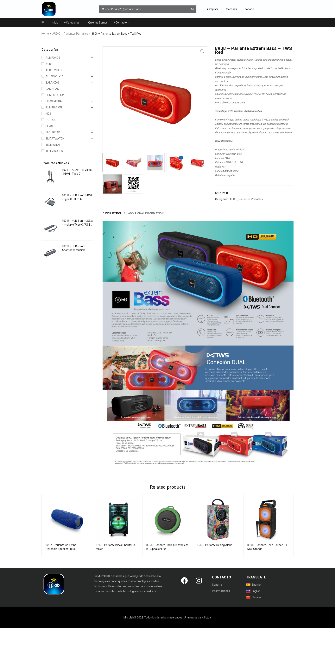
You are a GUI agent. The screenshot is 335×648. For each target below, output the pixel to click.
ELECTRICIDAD (55, 101)
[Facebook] (184, 580)
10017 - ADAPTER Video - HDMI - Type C (77, 171)
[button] (202, 51)
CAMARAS (52, 88)
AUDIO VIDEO (54, 70)
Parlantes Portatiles (76, 33)
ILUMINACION (54, 107)
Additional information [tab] (146, 213)
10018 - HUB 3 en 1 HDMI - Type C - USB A (77, 197)
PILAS (49, 126)
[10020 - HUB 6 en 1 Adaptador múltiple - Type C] (50, 253)
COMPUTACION (55, 95)
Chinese (257, 597)
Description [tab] (112, 213)
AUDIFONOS (53, 57)
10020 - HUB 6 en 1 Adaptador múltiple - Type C (74, 248)
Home (45, 33)
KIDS (48, 113)
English (256, 591)
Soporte (217, 584)
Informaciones (221, 590)
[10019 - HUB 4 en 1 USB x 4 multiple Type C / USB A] (50, 228)
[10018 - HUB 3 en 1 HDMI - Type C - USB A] (50, 202)
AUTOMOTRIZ (54, 76)
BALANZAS (53, 82)
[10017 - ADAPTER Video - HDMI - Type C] (50, 177)
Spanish (257, 584)
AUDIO (56, 33)
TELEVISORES (54, 151)
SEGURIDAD (53, 132)
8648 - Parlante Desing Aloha (214, 545)
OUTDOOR (52, 119)
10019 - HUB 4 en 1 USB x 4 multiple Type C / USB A (77, 223)
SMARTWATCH (55, 138)
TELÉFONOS (53, 144)
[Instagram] (199, 580)
